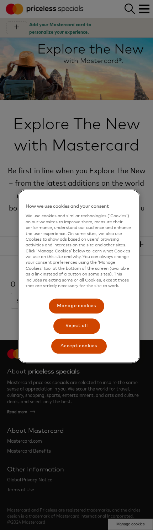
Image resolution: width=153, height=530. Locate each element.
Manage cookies (76, 306)
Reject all (76, 326)
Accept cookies (78, 346)
